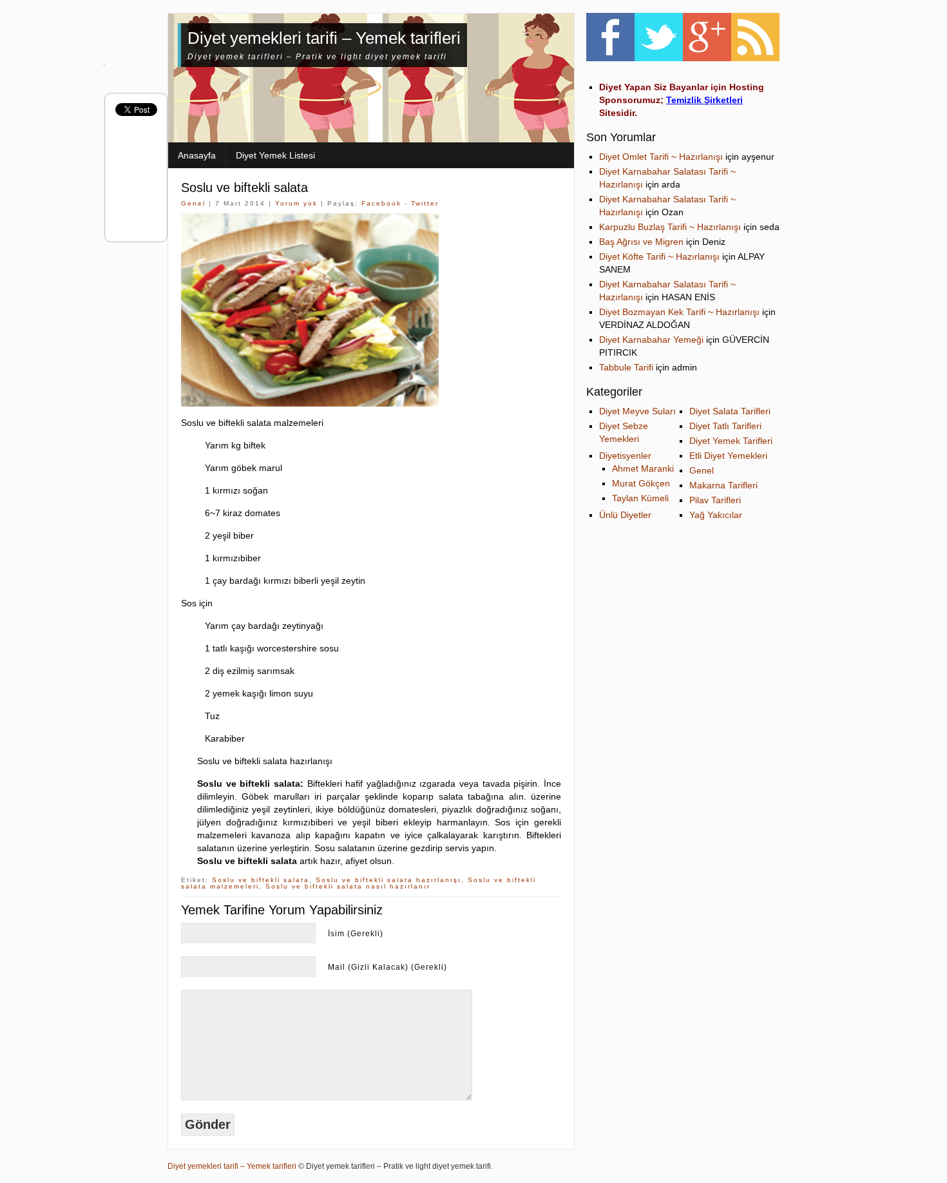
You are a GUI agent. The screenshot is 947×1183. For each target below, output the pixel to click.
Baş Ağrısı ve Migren (641, 241)
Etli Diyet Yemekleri (728, 455)
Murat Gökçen (641, 483)
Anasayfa (197, 155)
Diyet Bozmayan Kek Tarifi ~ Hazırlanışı (679, 312)
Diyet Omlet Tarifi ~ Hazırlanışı (661, 156)
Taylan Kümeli (640, 498)
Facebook (381, 203)
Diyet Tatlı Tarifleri (725, 426)
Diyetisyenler (625, 455)
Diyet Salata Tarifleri (729, 411)
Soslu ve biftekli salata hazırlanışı (388, 879)
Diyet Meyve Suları (637, 411)
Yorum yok (296, 203)
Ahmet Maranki (643, 468)
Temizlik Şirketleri (704, 100)
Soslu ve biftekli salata (244, 187)
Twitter (425, 203)
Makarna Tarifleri (723, 485)
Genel (193, 203)
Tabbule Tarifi (626, 367)
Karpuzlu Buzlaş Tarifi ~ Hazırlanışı (670, 227)
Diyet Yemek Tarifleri (730, 441)
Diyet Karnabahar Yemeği (651, 339)
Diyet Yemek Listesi (275, 155)
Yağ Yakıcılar (715, 515)
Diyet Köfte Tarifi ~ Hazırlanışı (659, 256)
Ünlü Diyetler (625, 515)
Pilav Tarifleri (715, 500)
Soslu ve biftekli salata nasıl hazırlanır (347, 886)
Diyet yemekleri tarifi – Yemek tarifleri (324, 38)
